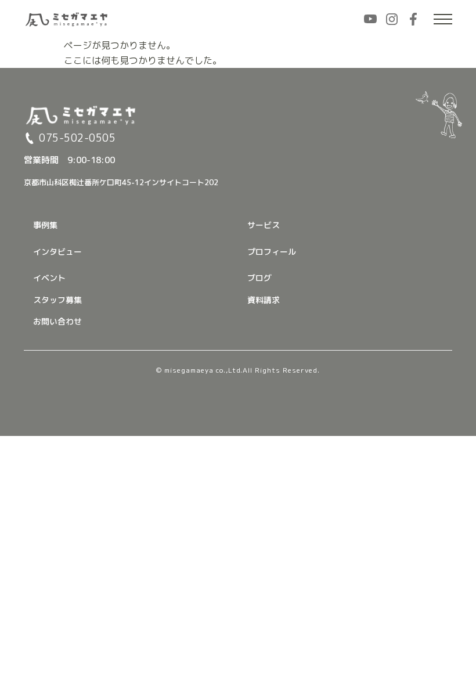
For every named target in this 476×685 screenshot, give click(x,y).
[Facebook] (413, 19)
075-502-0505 (77, 138)
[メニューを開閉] (443, 19)
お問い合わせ (57, 321)
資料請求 (263, 299)
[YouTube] (370, 19)
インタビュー (57, 251)
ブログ (259, 277)
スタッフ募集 (57, 299)
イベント (49, 277)
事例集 (45, 224)
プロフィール (271, 251)
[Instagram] (392, 19)
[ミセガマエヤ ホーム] (67, 19)
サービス (263, 224)
